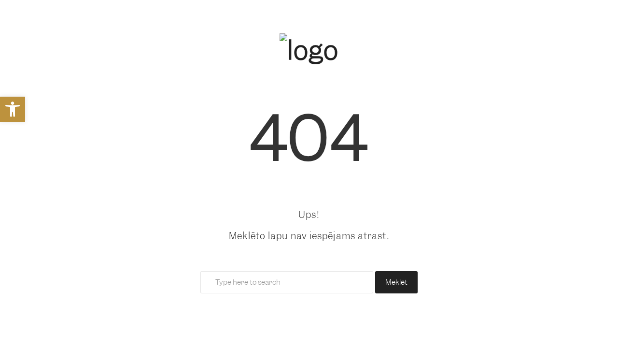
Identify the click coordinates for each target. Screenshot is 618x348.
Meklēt (396, 282)
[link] (12, 109)
